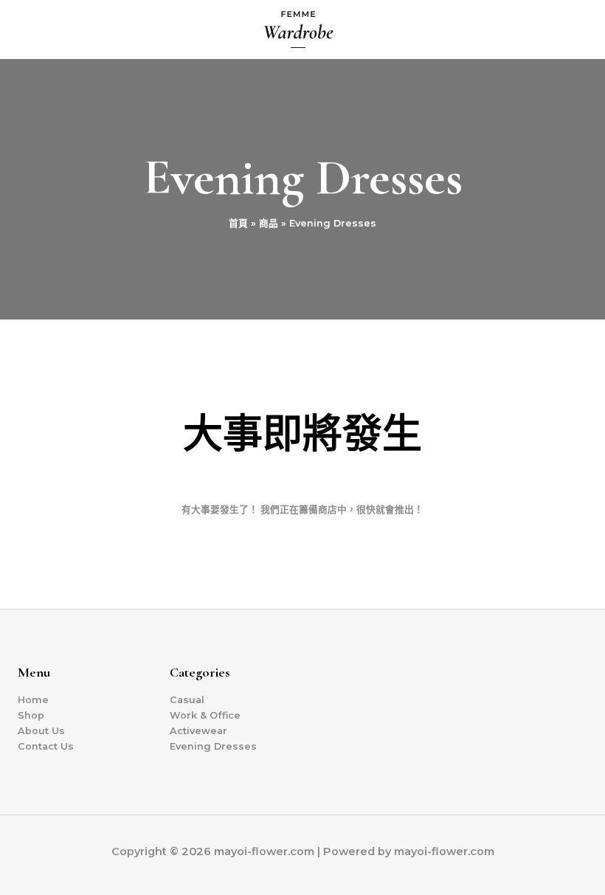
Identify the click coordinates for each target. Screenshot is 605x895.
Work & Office (205, 715)
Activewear (198, 730)
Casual (187, 699)
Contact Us (46, 746)
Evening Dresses (213, 746)
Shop (31, 715)
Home (33, 699)
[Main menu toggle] (576, 29)
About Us (41, 730)
